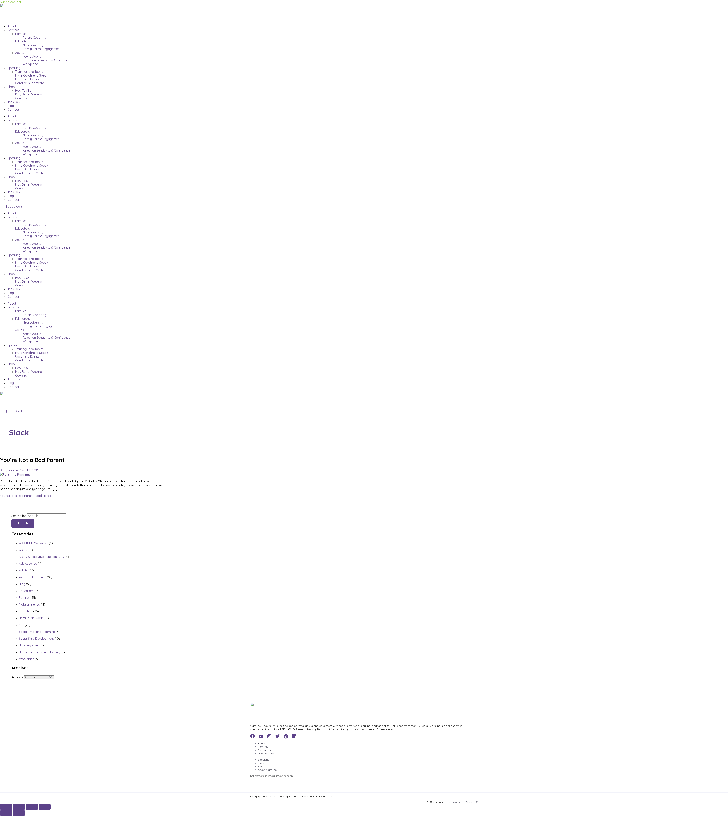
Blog (11, 106)
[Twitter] (277, 737)
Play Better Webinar (29, 94)
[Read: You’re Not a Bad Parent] (15, 474)
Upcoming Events (27, 79)
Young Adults (32, 56)
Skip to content (10, 2)
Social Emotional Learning (37, 632)
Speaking (14, 68)
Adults (19, 53)
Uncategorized (29, 645)
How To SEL (23, 90)
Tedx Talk (14, 102)
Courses (21, 98)
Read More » (26, 496)
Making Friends (29, 604)
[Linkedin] (294, 737)
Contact (13, 109)
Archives (17, 677)
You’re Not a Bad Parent (32, 459)
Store (261, 763)
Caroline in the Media (29, 83)
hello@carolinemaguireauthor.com (272, 776)
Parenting (25, 611)
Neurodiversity (33, 45)
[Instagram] (269, 737)
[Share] (32, 807)
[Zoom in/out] (6, 807)
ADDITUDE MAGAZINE (33, 543)
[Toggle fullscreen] (19, 807)
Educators (22, 41)
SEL (21, 625)
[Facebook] (252, 737)
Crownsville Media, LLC (464, 801)
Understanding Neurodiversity (40, 652)
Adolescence (28, 563)
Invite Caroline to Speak (31, 75)
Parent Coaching (34, 37)
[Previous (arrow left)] (6, 813)
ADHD (23, 550)
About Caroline (267, 769)
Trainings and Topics (29, 71)
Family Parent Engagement (42, 49)
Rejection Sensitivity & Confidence (46, 60)
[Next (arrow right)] (19, 813)
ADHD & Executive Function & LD (41, 557)
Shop (11, 87)
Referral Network (31, 618)
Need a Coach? (267, 753)
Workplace (30, 64)
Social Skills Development (36, 638)
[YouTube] (261, 737)
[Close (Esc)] (45, 807)
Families (20, 34)
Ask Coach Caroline (32, 577)
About (12, 26)
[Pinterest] (286, 737)
